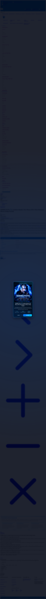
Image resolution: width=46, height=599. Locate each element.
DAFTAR (27, 315)
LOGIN (18, 315)
